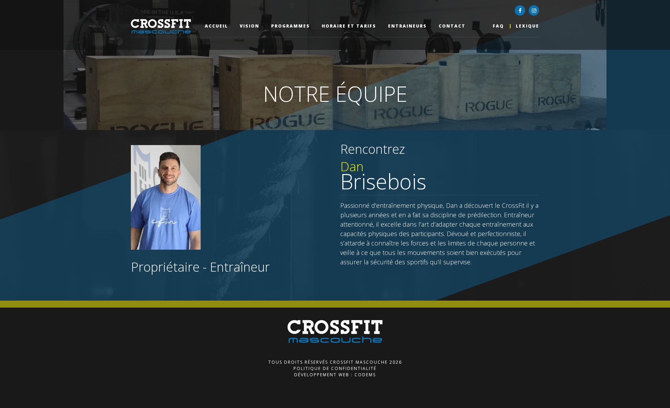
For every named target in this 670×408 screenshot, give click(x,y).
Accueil (216, 26)
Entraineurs (407, 26)
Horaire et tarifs (349, 26)
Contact (452, 26)
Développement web (321, 375)
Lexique (527, 26)
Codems (365, 375)
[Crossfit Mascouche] (165, 26)
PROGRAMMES (290, 26)
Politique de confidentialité (335, 368)
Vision (249, 26)
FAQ (498, 26)
